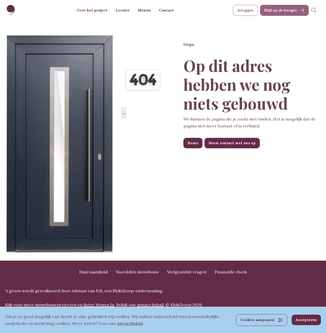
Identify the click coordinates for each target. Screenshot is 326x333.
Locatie (123, 10)
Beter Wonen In (99, 304)
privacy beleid (150, 304)
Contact (166, 10)
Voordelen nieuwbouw (137, 271)
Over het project (92, 10)
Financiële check (231, 271)
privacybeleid (130, 323)
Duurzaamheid (93, 271)
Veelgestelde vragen (187, 271)
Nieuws (144, 10)
